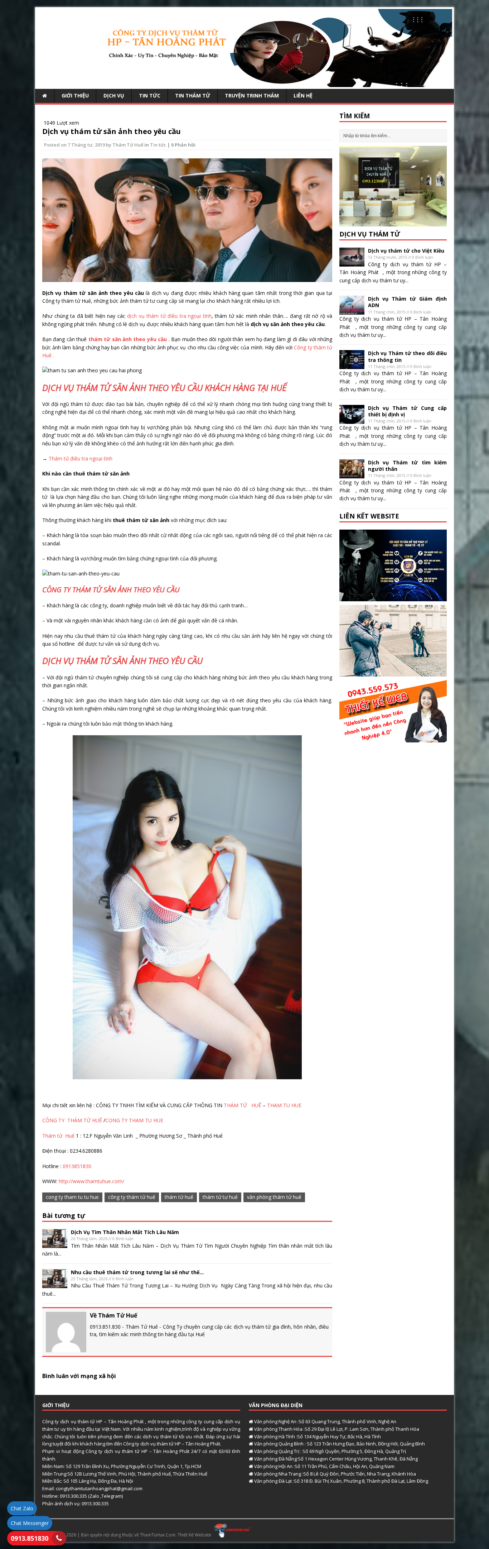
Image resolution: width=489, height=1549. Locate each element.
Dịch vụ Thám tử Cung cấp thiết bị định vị (407, 411)
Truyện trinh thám (252, 95)
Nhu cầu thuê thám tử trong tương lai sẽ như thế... (137, 1272)
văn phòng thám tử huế (274, 1197)
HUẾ (280, 387)
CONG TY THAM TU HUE (134, 1120)
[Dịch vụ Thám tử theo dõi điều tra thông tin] (351, 365)
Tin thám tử (192, 95)
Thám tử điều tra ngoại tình (79, 458)
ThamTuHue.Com (157, 1534)
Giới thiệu (75, 95)
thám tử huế (179, 1197)
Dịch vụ (113, 95)
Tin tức (149, 95)
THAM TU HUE (283, 1105)
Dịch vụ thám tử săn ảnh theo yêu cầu (111, 131)
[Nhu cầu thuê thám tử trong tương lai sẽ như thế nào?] (54, 1283)
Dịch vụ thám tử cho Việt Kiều (406, 250)
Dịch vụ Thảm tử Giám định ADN (407, 302)
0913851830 (77, 1166)
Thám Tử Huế (127, 145)
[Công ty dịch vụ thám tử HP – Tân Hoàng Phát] (244, 83)
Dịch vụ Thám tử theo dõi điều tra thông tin (407, 356)
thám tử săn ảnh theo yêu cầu (127, 339)
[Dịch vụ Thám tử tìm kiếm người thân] (351, 473)
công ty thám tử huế (131, 1197)
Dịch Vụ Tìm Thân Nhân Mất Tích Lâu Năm (125, 1232)
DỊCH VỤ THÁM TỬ (369, 234)
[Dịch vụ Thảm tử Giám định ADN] (351, 310)
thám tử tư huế (220, 1197)
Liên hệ (303, 95)
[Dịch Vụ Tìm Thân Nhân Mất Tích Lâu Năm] (54, 1243)
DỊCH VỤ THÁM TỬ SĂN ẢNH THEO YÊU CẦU (123, 660)
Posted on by (78, 145)
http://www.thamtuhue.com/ (90, 1181)
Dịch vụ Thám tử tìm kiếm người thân (407, 465)
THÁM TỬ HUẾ (241, 1105)
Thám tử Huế (58, 1135)
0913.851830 (29, 1538)
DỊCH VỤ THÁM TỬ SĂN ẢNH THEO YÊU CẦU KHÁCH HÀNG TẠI (156, 387)
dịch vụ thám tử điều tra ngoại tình (169, 315)
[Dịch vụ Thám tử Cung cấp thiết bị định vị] (351, 419)
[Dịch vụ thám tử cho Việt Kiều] (351, 262)
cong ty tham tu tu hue (72, 1197)
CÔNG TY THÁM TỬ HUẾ (72, 1120)
